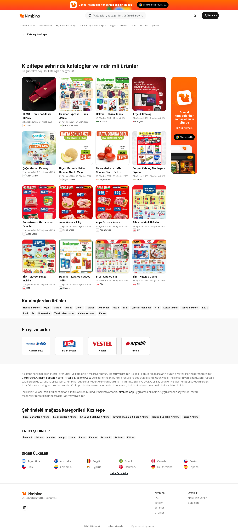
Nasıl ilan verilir (197, 498)
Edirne (130, 437)
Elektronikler (45, 25)
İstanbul (27, 437)
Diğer (133, 25)
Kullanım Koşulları (116, 526)
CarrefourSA (29, 377)
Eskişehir (106, 437)
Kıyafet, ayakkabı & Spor (93, 25)
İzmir (72, 437)
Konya (62, 437)
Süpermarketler (27, 25)
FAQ (157, 498)
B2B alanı (193, 502)
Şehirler (155, 25)
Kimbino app (126, 392)
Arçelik (69, 377)
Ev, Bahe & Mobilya (66, 25)
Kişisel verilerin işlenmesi (142, 526)
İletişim (159, 502)
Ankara (39, 437)
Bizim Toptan (46, 377)
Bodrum (119, 437)
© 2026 (92, 526)
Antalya (51, 437)
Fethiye (93, 437)
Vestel (59, 377)
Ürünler (144, 25)
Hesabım (212, 15)
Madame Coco (82, 377)
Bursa (82, 437)
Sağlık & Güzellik (118, 25)
